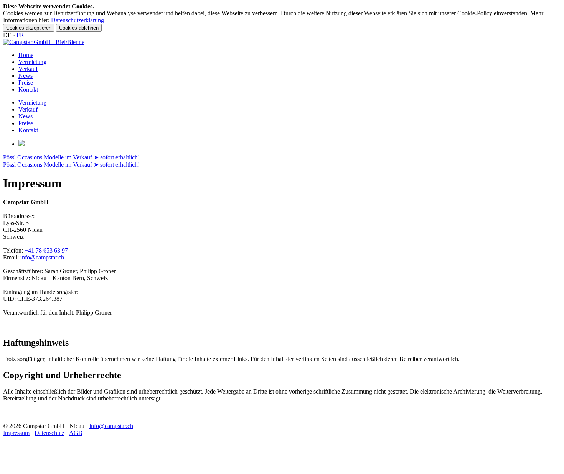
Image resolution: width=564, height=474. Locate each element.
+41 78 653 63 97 (46, 250)
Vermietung (32, 62)
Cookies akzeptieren (28, 28)
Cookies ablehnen (79, 28)
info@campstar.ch (42, 257)
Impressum (16, 433)
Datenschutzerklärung (77, 20)
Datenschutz (49, 433)
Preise (25, 82)
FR (20, 35)
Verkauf (28, 69)
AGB (75, 433)
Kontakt (28, 89)
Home (25, 55)
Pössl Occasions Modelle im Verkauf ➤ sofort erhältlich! (71, 157)
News (25, 75)
